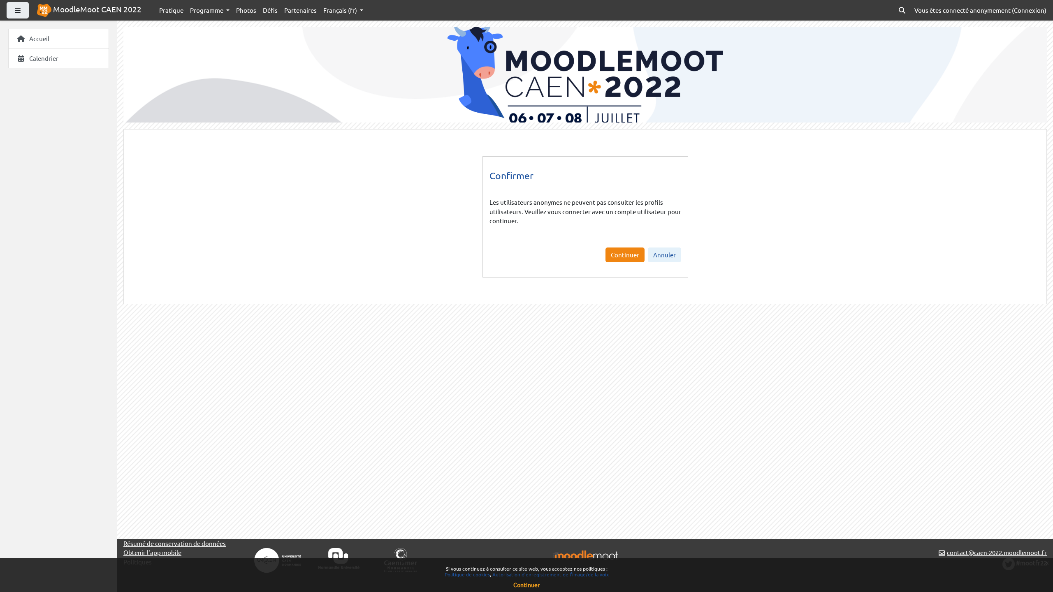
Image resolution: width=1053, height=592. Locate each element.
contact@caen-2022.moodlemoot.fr (997, 552)
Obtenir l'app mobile (152, 552)
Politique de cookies (467, 574)
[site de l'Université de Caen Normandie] (339, 557)
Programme (207, 10)
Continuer (625, 255)
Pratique (171, 10)
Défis (270, 10)
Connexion (1029, 10)
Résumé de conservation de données (174, 543)
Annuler (664, 255)
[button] (902, 10)
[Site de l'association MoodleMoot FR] (585, 554)
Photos (246, 10)
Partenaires (300, 10)
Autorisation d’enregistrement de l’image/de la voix (550, 574)
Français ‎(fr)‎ (340, 10)
